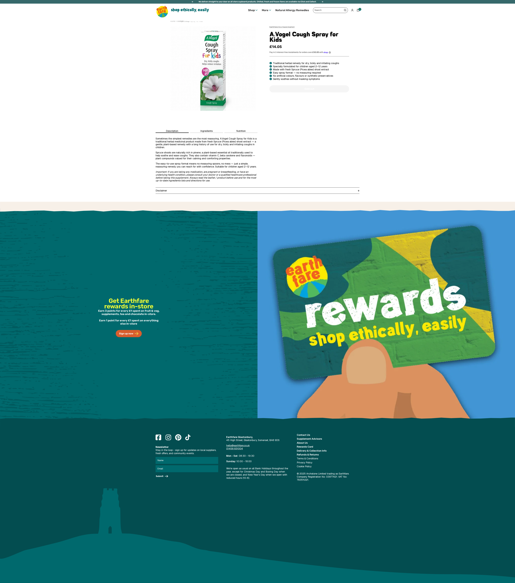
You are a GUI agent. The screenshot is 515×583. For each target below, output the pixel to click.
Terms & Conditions (307, 458)
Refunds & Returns (308, 454)
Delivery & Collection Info (312, 450)
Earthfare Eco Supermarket (282, 27)
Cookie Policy (304, 466)
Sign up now (126, 333)
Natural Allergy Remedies (292, 10)
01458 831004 (234, 448)
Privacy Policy (304, 462)
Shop (251, 10)
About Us (302, 442)
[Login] (352, 10)
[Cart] (358, 10)
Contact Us (303, 434)
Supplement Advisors (309, 438)
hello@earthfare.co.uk (238, 445)
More (265, 10)
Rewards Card (305, 446)
